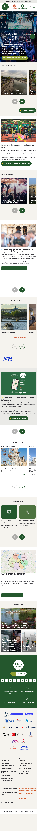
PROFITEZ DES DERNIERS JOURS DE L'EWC (14, 58)
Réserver (23, 337)
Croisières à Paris (6, 768)
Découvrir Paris (6, 758)
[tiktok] (14, 680)
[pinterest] (18, 680)
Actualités (22, 766)
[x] (34, 680)
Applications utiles (26, 520)
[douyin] (26, 680)
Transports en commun (6, 521)
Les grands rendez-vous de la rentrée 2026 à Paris (13, 201)
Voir (24, 474)
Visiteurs (20, 673)
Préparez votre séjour (8, 766)
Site (13, 673)
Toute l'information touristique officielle (9, 641)
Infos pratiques (24, 771)
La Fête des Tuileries (8, 468)
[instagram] (6, 680)
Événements (5, 763)
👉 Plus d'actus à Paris (27, 110)
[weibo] (30, 680)
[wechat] (22, 680)
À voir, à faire (5, 760)
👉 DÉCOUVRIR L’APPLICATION (18, 418)
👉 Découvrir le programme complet (14, 268)
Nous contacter (24, 773)
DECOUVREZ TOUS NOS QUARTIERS (12, 595)
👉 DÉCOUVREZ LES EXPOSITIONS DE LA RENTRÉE (16, 163)
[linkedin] (10, 680)
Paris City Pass (28, 646)
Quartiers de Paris (7, 778)
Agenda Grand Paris (25, 768)
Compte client (5, 797)
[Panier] (29, 6)
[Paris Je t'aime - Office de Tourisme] (5, 6)
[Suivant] (32, 36)
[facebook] (2, 680)
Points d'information (26, 763)
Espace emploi (23, 760)
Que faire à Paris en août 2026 (14, 93)
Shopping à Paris (6, 775)
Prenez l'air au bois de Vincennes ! (15, 623)
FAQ (2, 799)
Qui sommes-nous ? (25, 758)
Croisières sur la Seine (8, 332)
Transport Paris (6, 780)
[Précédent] (4, 36)
